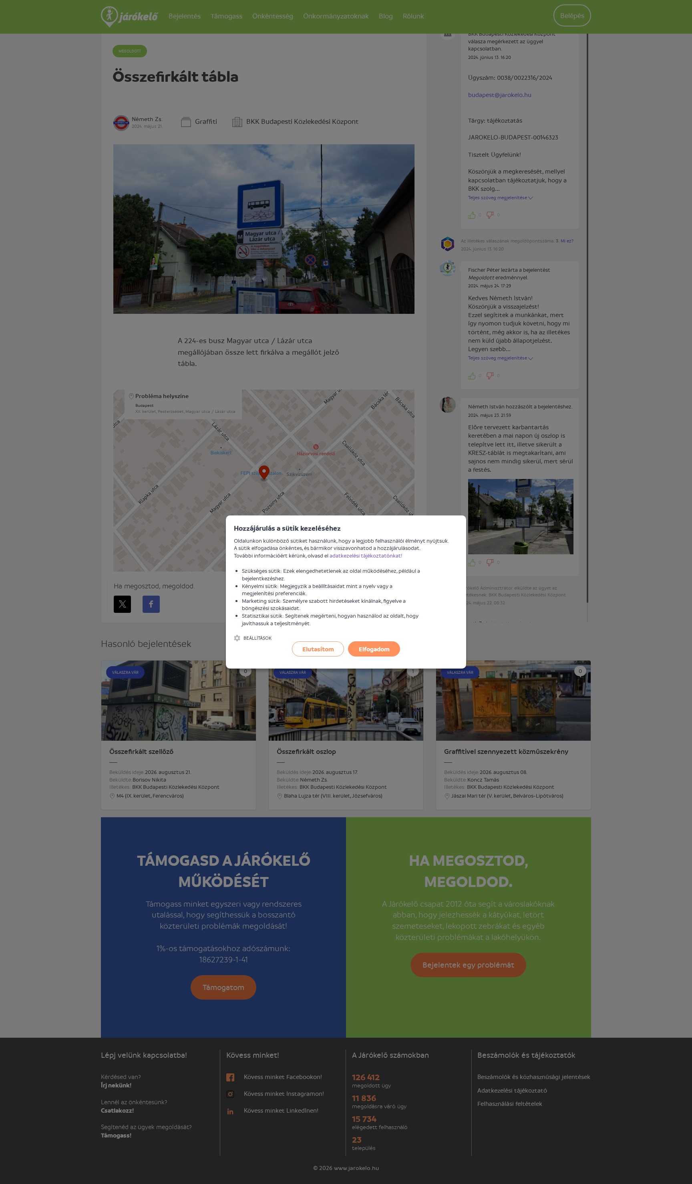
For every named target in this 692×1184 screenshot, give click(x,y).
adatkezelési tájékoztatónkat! (366, 555)
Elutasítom (318, 649)
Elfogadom (374, 649)
